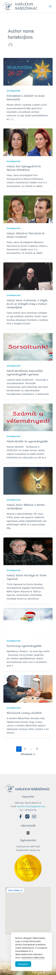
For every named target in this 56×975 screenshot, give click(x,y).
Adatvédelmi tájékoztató (32, 957)
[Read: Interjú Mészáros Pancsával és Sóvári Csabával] (28, 209)
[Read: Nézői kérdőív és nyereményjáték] (28, 417)
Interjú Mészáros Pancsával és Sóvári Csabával (26, 235)
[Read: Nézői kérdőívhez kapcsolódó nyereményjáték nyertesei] (28, 346)
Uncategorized (13, 91)
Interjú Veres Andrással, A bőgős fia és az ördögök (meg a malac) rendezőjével (27, 304)
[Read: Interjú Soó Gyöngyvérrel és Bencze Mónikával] (28, 142)
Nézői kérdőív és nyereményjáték (27, 441)
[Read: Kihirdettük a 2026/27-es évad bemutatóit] (28, 71)
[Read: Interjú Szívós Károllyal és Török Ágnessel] (28, 551)
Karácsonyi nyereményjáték (24, 646)
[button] (28, 833)
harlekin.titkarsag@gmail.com (31, 806)
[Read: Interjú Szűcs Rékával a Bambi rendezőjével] (28, 480)
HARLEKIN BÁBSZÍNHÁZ (26, 6)
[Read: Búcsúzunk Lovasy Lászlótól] (28, 688)
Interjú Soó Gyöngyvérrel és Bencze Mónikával (24, 168)
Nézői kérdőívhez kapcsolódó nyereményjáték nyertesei (25, 372)
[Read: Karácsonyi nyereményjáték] (28, 621)
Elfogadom (23, 964)
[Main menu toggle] (50, 6)
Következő (28, 754)
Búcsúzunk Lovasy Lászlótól (24, 713)
